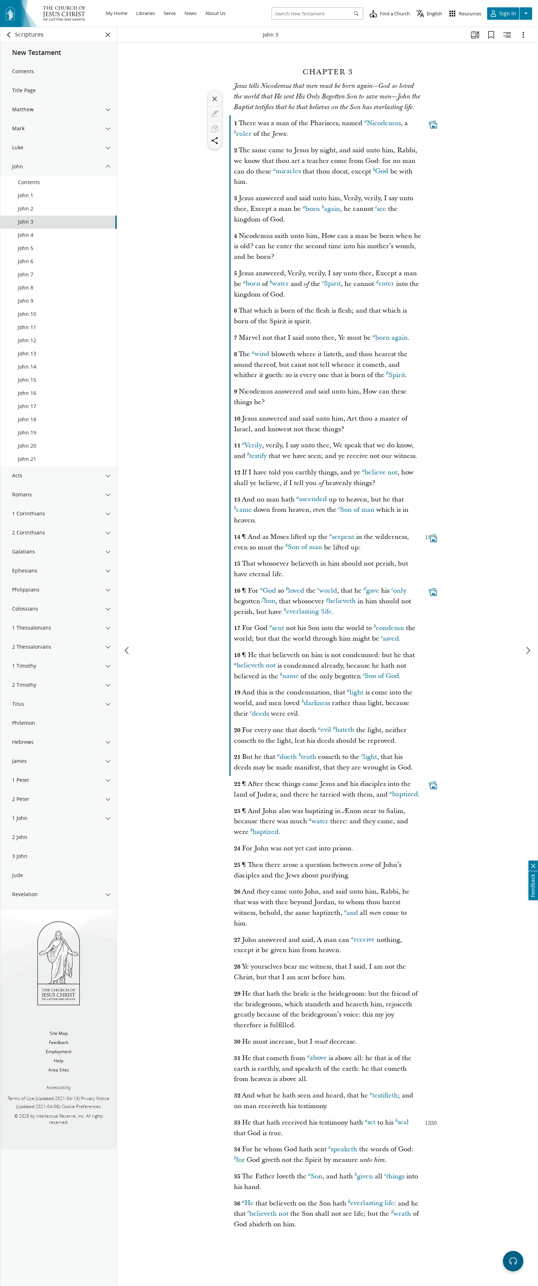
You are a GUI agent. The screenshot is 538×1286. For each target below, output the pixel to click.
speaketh (344, 1149)
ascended (313, 499)
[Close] (215, 99)
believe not (381, 472)
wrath (402, 1213)
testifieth (385, 1095)
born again (391, 337)
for (240, 1159)
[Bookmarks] (491, 35)
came (244, 509)
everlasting (302, 611)
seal (403, 1122)
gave (372, 590)
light (356, 692)
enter (386, 283)
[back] (9, 35)
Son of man (357, 509)
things (395, 1176)
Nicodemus (384, 123)
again (332, 208)
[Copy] (215, 129)
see (381, 208)
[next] (527, 650)
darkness (317, 703)
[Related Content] (507, 35)
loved (296, 590)
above (318, 1058)
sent (278, 628)
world (328, 590)
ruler (243, 133)
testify (258, 456)
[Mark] (215, 114)
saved (391, 638)
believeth (342, 601)
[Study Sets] (475, 35)
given (365, 1176)
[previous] (127, 650)
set (371, 1122)
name (290, 676)
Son (269, 601)
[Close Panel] (108, 35)
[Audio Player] (513, 1261)
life (327, 611)
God (381, 171)
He (249, 1203)
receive (364, 939)
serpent (343, 536)
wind (261, 354)
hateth (344, 730)
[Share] (215, 140)
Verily (253, 445)
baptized (405, 794)
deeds (260, 713)
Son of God (382, 676)
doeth (288, 756)
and (352, 912)
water (280, 283)
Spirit (332, 283)
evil (326, 730)
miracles (288, 171)
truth (308, 756)
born (312, 208)
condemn (390, 628)
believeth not (256, 665)
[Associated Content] (433, 124)
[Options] (523, 35)
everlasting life (372, 1203)
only (399, 590)
